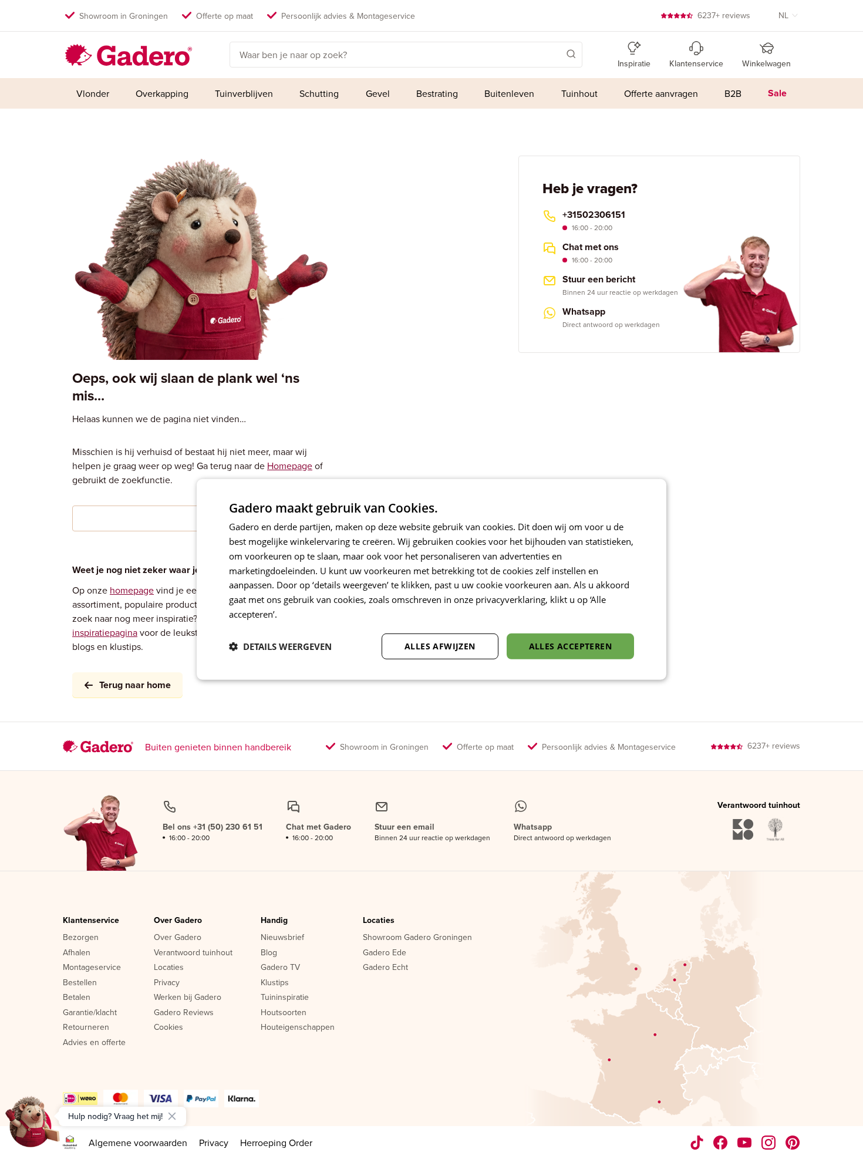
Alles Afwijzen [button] (440, 645)
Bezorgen (81, 937)
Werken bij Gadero (187, 997)
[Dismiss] (172, 1116)
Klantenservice (91, 920)
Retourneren (86, 1027)
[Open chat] (32, 1126)
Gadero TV (280, 967)
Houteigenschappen (298, 1027)
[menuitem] (92, 93)
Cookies (168, 1027)
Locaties (169, 967)
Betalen (76, 997)
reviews (723, 15)
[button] (554, 53)
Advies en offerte (94, 1042)
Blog (269, 953)
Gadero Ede (384, 953)
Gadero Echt (385, 967)
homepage (132, 590)
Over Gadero (178, 920)
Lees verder (302, 614)
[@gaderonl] (697, 1143)
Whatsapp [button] (583, 312)
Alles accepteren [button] (570, 645)
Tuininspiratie (285, 997)
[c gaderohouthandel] (744, 1143)
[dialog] (431, 579)
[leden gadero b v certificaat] (70, 1143)
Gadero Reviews (184, 1013)
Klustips (275, 983)
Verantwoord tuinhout (193, 953)
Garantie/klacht (90, 1013)
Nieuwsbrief (282, 937)
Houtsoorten (283, 1013)
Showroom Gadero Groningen (417, 937)
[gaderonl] (768, 1143)
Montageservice (92, 967)
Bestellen (80, 983)
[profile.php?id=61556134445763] (720, 1143)
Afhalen (76, 953)
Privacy (167, 983)
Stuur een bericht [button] (598, 279)
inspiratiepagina (104, 632)
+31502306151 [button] (593, 215)
